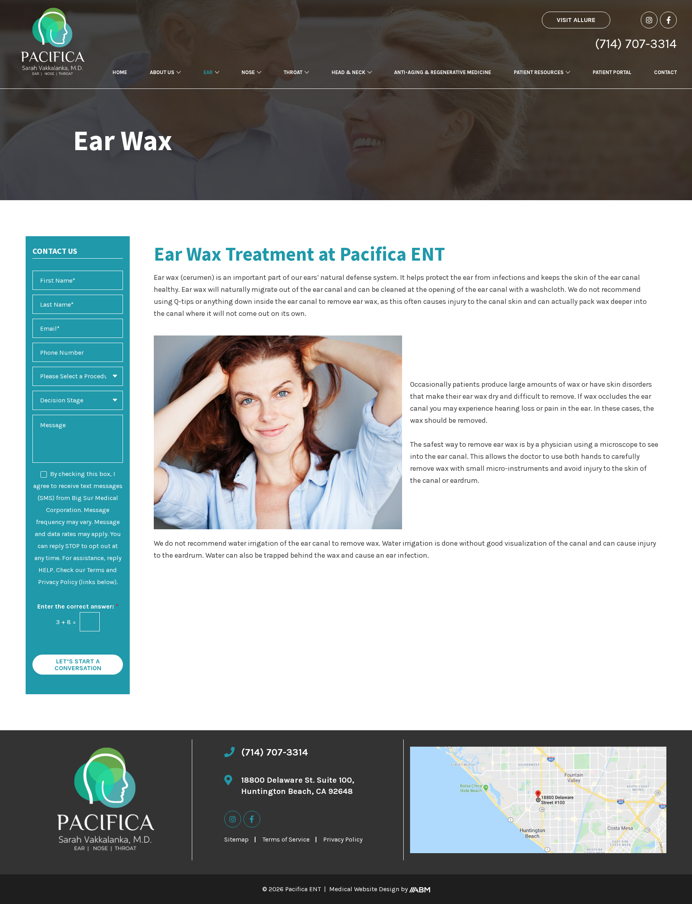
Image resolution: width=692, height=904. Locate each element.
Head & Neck (348, 72)
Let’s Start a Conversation (77, 664)
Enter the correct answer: (78, 606)
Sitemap (236, 839)
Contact (665, 72)
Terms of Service (286, 839)
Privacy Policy (342, 839)
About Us (162, 72)
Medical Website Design (364, 889)
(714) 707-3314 (636, 43)
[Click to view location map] (538, 800)
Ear (208, 72)
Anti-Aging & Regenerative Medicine (442, 72)
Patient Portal (612, 72)
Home (120, 72)
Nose (248, 72)
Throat (293, 72)
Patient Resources (538, 72)
